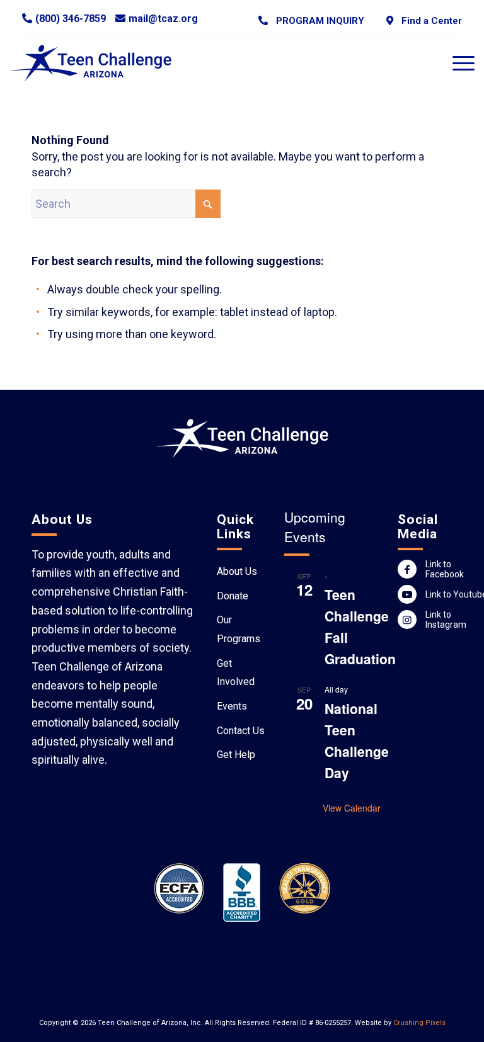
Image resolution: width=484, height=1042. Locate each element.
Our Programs (238, 629)
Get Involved (236, 672)
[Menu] (457, 63)
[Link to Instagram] (407, 619)
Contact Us (241, 731)
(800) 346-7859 (70, 19)
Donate (232, 596)
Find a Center (429, 20)
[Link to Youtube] (407, 594)
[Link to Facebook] (407, 569)
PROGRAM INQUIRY (317, 20)
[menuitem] (311, 20)
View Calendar (352, 807)
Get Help (236, 755)
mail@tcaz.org (163, 19)
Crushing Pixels (419, 1023)
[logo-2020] (98, 63)
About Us (237, 571)
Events (232, 706)
